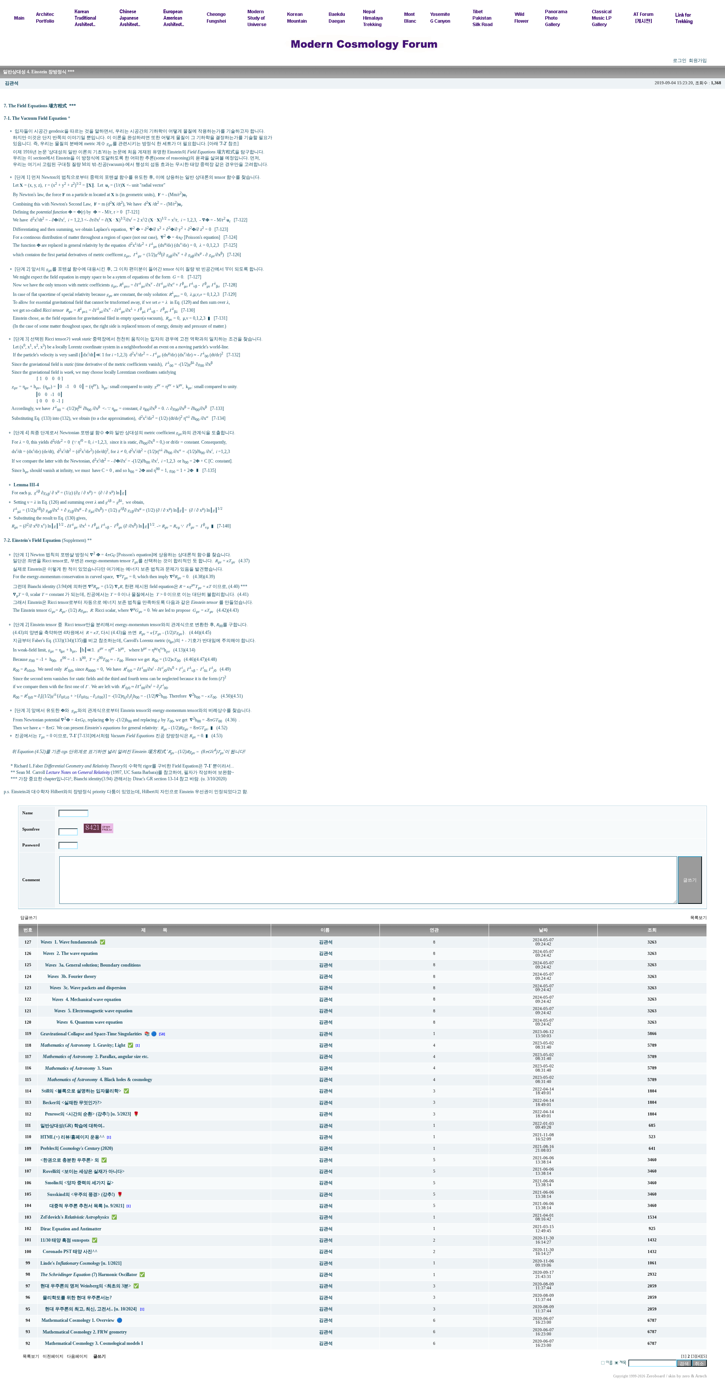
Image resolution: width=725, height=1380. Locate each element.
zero (686, 1376)
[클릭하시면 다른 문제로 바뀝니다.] (98, 828)
